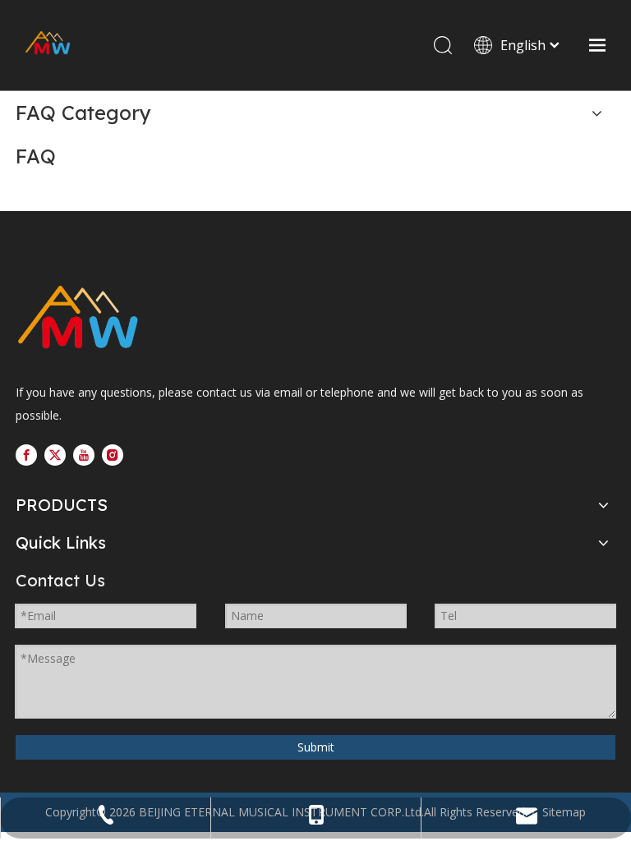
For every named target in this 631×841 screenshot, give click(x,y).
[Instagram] (112, 454)
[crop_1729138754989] (78, 319)
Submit (315, 747)
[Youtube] (83, 454)
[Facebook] (26, 454)
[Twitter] (55, 454)
